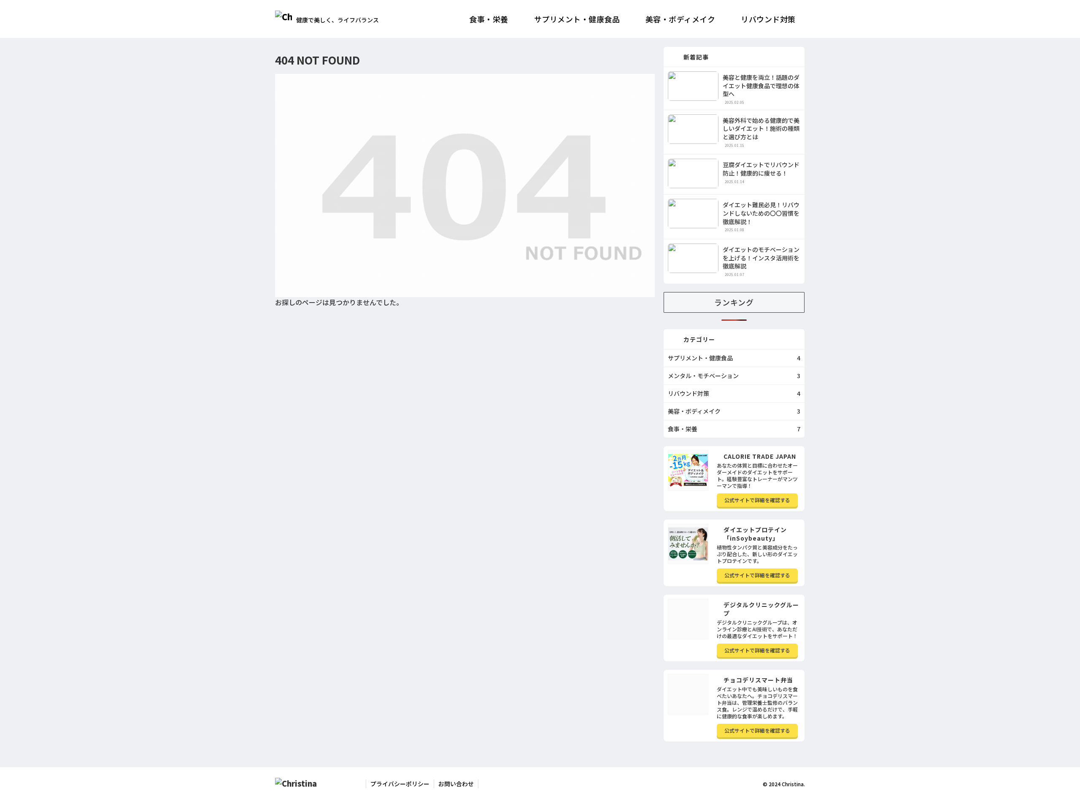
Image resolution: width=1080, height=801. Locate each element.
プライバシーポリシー (399, 783)
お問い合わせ (456, 783)
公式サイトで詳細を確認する (757, 499)
